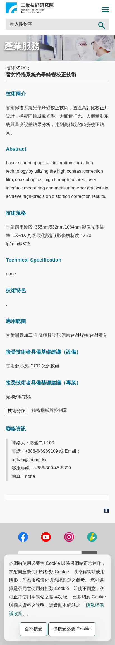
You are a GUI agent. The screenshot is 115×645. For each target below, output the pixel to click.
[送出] (101, 24)
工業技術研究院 (30, 7)
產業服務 (22, 46)
